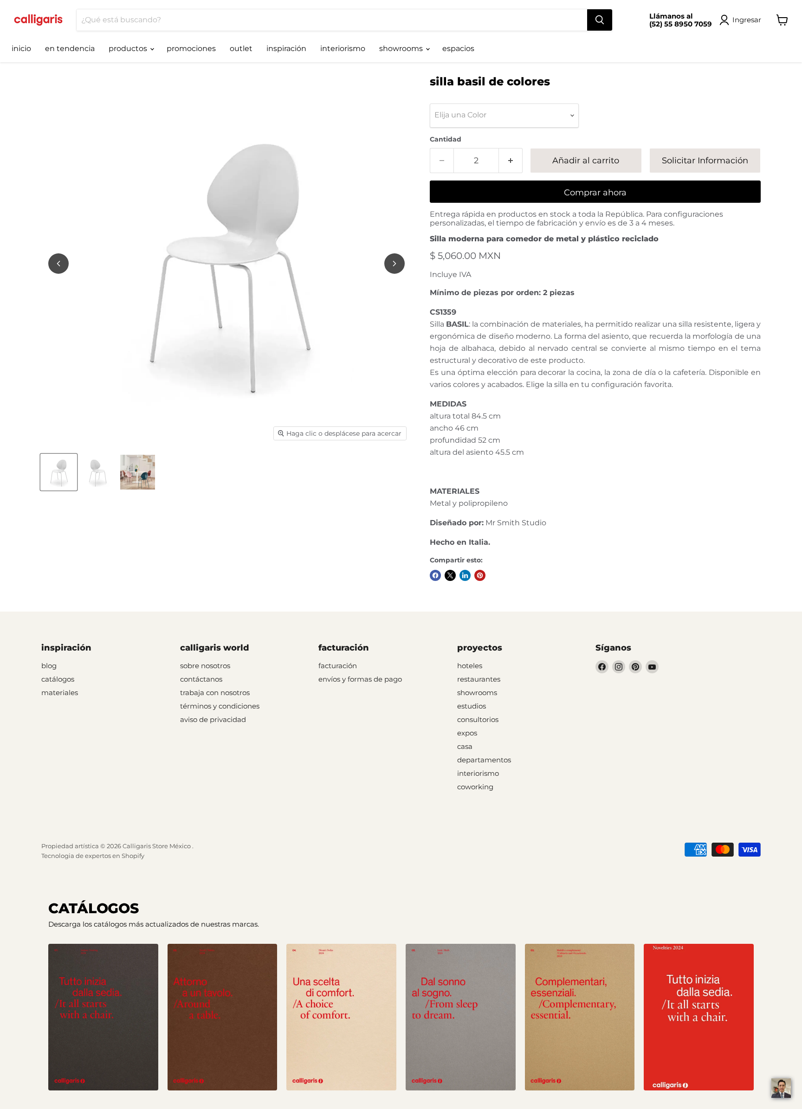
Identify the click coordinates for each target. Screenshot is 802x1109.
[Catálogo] (103, 1017)
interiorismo (342, 48)
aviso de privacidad (213, 719)
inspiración (286, 48)
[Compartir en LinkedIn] (465, 575)
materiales (59, 692)
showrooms (402, 48)
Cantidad (445, 139)
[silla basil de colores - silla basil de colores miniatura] (58, 472)
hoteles (469, 665)
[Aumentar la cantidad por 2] (511, 161)
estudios (471, 706)
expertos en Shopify (114, 855)
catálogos (57, 679)
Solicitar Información (705, 160)
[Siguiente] (394, 263)
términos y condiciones (219, 706)
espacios (458, 48)
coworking (475, 786)
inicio (21, 48)
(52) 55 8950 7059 (680, 23)
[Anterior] (58, 263)
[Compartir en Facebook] (435, 575)
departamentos (484, 759)
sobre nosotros (205, 665)
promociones (191, 48)
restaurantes (478, 679)
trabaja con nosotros (215, 692)
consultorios (477, 719)
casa (464, 746)
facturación (337, 665)
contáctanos (201, 679)
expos (467, 733)
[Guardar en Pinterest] (479, 575)
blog (49, 665)
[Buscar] (599, 20)
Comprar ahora (595, 192)
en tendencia (70, 48)
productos (129, 48)
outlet (241, 48)
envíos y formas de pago (360, 679)
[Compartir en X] (450, 575)
